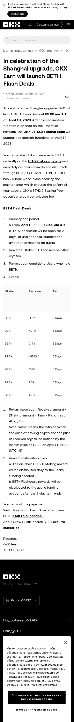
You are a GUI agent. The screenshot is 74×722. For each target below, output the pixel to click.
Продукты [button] (12, 631)
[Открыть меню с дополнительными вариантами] (69, 25)
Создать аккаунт (49, 24)
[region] (37, 679)
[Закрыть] (65, 642)
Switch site (17, 13)
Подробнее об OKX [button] (20, 620)
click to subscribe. (27, 516)
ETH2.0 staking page (44, 161)
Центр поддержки (18, 51)
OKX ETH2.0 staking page (44, 132)
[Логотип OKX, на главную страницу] (11, 24)
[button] (30, 24)
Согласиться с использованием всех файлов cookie (37, 697)
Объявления (48, 51)
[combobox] (39, 40)
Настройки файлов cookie (36, 709)
